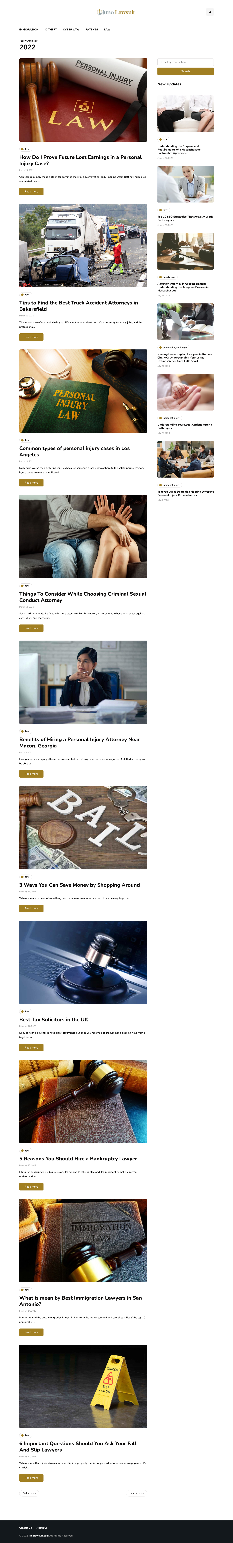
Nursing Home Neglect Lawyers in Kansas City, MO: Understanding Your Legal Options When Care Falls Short (184, 357)
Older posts (29, 1493)
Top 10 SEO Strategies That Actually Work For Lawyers (185, 218)
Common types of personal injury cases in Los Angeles (74, 451)
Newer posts (137, 1493)
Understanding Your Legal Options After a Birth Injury (184, 426)
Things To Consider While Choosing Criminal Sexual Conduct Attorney (82, 597)
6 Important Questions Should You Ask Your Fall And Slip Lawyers (77, 1447)
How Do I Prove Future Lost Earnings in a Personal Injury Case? (80, 160)
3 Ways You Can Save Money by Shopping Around (79, 885)
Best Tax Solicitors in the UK (53, 1019)
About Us (42, 1527)
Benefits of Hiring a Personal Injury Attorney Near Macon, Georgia (79, 743)
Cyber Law (71, 29)
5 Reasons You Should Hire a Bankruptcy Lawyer (78, 1158)
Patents (91, 29)
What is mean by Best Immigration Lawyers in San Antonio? (80, 1301)
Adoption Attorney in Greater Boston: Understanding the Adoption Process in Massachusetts (183, 287)
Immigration (28, 29)
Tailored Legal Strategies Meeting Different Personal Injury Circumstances (185, 493)
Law (107, 29)
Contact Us (25, 1527)
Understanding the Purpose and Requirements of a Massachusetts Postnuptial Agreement (179, 149)
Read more (31, 191)
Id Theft (51, 29)
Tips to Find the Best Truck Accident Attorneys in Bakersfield (78, 306)
